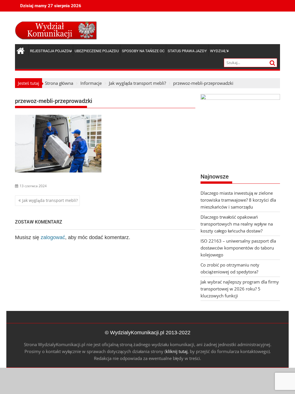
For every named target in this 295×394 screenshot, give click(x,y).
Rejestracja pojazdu (50, 51)
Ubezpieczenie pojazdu (97, 51)
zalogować (53, 237)
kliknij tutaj (177, 351)
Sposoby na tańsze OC (143, 51)
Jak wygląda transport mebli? (50, 200)
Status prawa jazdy (187, 51)
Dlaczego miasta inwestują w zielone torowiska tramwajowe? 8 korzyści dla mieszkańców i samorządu (238, 200)
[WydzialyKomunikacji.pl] (20, 50)
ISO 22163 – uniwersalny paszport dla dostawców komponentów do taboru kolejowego (238, 248)
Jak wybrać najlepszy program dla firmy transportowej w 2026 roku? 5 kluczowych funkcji (240, 289)
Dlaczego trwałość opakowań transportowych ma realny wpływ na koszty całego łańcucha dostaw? (237, 224)
